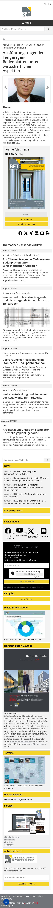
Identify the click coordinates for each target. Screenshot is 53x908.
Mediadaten (9, 839)
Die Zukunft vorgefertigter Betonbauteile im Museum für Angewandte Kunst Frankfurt (23, 487)
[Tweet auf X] (26, 234)
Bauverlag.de (7, 905)
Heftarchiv (8, 844)
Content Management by (12, 903)
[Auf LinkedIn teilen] (36, 234)
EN (49, 4)
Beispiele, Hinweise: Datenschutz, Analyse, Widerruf (23, 587)
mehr (6, 746)
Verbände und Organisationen (18, 799)
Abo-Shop (8, 842)
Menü (28, 22)
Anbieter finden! (27, 883)
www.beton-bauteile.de (20, 741)
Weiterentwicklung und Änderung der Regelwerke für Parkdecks (25, 396)
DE (45, 4)
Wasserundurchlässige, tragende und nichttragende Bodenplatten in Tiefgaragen (26, 300)
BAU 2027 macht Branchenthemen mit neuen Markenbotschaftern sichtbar (25, 502)
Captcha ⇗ (37, 577)
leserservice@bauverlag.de (34, 744)
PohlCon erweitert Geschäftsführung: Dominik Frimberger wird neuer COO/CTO (26, 479)
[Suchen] (48, 29)
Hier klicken (29, 574)
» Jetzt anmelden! (26, 581)
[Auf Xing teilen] (31, 234)
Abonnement (26, 219)
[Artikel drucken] (47, 233)
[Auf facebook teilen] (20, 234)
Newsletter (6, 896)
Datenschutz (37, 896)
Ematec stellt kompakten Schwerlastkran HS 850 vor (20, 472)
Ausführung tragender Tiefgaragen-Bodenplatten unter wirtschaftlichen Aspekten (26, 262)
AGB (28, 896)
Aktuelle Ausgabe (12, 837)
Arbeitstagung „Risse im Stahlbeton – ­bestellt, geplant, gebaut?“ (26, 431)
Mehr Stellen (26, 599)
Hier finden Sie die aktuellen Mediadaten (22, 639)
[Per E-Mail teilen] (42, 233)
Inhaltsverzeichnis (26, 224)
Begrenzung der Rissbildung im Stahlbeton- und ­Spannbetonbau (24, 361)
